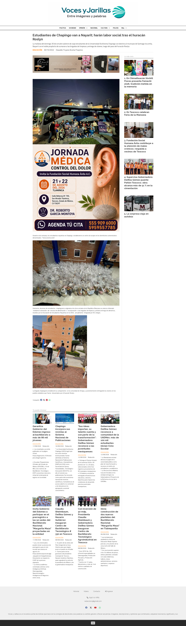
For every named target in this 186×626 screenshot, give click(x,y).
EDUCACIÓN (37, 49)
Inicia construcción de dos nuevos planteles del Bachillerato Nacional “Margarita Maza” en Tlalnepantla (110, 518)
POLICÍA (115, 28)
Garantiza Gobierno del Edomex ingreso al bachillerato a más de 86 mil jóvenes (41, 433)
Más (122, 28)
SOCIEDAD (72, 28)
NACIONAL (94, 28)
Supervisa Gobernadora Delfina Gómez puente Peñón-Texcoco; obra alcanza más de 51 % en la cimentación (138, 182)
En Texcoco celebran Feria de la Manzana (136, 113)
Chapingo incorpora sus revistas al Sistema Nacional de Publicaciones (63, 433)
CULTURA (104, 28)
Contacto (96, 591)
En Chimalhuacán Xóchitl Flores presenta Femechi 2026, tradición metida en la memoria (138, 82)
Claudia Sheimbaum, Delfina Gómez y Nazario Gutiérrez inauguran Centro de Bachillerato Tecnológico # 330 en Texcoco (64, 521)
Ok (93, 623)
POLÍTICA (62, 28)
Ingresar (110, 591)
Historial (76, 591)
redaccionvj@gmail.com (93, 601)
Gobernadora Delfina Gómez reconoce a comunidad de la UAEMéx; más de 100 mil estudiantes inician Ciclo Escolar (110, 437)
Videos (86, 591)
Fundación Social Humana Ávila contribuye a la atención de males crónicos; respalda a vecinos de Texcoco (138, 146)
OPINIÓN (82, 28)
